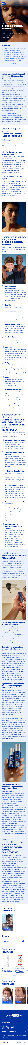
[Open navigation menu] (23, 3)
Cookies (3, 1035)
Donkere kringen (7, 140)
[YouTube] (12, 1027)
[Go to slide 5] (15, 975)
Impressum (5, 1037)
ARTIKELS (13, 69)
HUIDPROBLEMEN (22, 69)
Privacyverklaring (10, 1035)
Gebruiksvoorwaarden (21, 1035)
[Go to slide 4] (14, 975)
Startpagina (5, 69)
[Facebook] (3, 1027)
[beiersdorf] (7, 1042)
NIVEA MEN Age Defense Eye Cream (12, 657)
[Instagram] (7, 1027)
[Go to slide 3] (13, 975)
